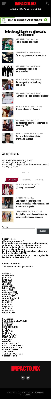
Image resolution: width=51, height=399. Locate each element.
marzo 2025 (7, 310)
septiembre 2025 (10, 298)
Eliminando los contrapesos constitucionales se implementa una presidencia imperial (24, 244)
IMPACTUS (7, 331)
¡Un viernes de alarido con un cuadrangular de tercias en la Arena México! (25, 256)
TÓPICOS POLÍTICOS (12, 354)
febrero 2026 (8, 288)
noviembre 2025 (10, 294)
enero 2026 (7, 290)
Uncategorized (9, 356)
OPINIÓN (6, 341)
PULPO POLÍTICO (10, 343)
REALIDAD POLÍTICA (12, 347)
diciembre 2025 (9, 292)
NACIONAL (7, 339)
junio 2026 (7, 280)
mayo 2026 (7, 282)
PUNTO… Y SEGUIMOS (13, 345)
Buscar (5, 227)
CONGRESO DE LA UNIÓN (14, 321)
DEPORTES (7, 323)
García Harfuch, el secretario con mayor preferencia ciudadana (22, 248)
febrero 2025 (8, 312)
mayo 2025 (7, 306)
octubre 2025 (8, 296)
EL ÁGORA (7, 325)
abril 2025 (7, 308)
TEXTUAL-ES (8, 352)
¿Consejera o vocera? (13, 241)
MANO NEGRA (9, 337)
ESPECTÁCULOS (10, 327)
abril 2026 (7, 284)
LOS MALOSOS (9, 335)
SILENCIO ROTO (10, 350)
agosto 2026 (8, 276)
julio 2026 (6, 278)
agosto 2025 (8, 300)
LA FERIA (6, 333)
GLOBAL (6, 329)
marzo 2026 (7, 286)
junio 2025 (7, 304)
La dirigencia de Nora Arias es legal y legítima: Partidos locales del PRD (25, 252)
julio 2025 (6, 302)
